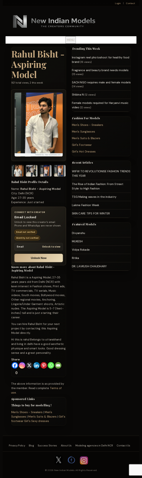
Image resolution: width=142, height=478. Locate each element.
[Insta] (83, 466)
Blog (31, 445)
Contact (130, 3)
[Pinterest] (43, 365)
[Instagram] (22, 365)
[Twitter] (59, 466)
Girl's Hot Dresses (84, 151)
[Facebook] (15, 365)
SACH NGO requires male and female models (101, 82)
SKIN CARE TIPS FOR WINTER (91, 213)
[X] (29, 365)
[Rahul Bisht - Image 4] (60, 171)
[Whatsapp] (51, 365)
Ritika (75, 258)
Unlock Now (39, 258)
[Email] (58, 365)
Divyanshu (78, 233)
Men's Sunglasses (83, 131)
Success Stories (47, 445)
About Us (66, 445)
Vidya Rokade (81, 250)
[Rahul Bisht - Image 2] (32, 171)
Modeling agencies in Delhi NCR (94, 445)
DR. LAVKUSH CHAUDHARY (89, 266)
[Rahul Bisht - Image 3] (46, 171)
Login (118, 3)
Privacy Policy (17, 445)
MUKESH (77, 241)
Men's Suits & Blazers (42, 416)
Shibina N (78, 94)
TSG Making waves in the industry (94, 197)
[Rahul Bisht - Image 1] (17, 171)
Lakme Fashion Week (85, 205)
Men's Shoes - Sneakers (27, 412)
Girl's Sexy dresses (36, 421)
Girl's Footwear (82, 145)
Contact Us (123, 445)
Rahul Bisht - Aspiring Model (38, 64)
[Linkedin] (36, 365)
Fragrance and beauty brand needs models (100, 70)
